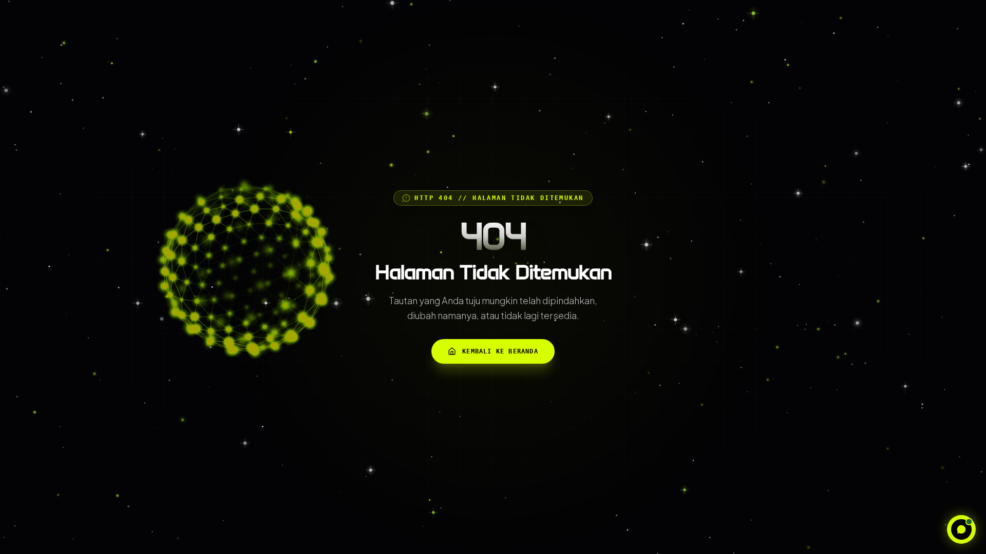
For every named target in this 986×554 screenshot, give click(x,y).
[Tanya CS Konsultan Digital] (961, 529)
